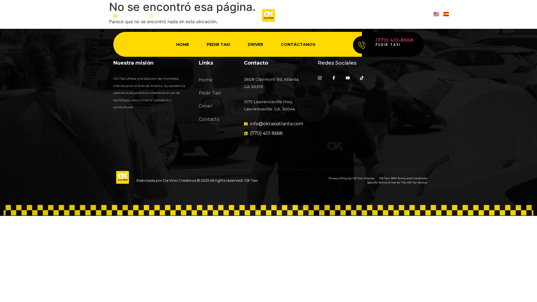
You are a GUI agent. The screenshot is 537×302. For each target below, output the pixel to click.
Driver (255, 44)
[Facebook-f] (334, 78)
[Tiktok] (422, 16)
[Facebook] (392, 16)
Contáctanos (298, 44)
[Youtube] (407, 16)
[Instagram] (378, 16)
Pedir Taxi (218, 44)
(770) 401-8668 (394, 40)
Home (182, 44)
